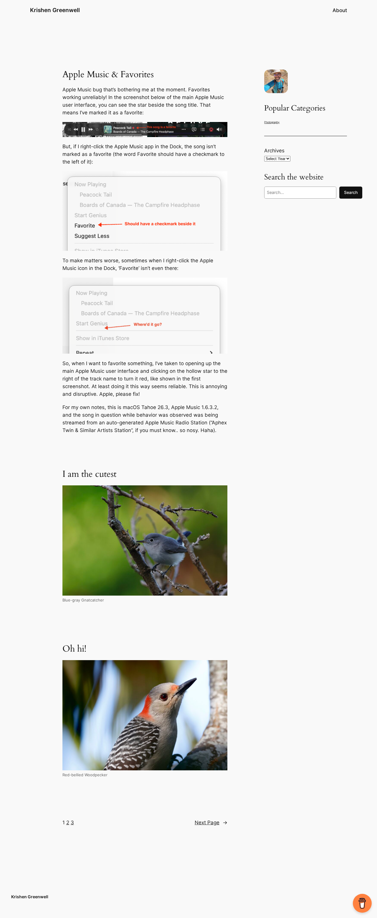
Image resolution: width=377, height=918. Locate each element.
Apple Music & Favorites (108, 75)
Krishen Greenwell (55, 10)
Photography (272, 122)
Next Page (211, 822)
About (340, 10)
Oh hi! (74, 649)
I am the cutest (89, 474)
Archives (274, 151)
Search (351, 192)
